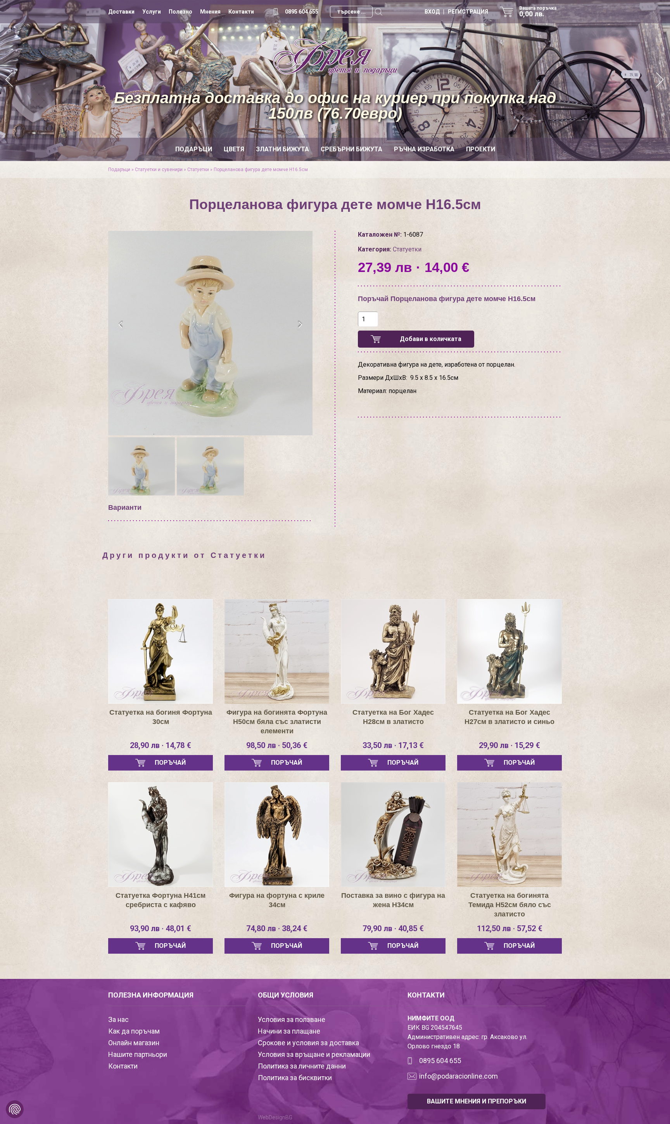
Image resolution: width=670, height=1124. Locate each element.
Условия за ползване (291, 1019)
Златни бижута (282, 149)
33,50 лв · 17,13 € (393, 745)
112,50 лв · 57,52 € (509, 928)
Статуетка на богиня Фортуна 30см (160, 717)
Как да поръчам (134, 1031)
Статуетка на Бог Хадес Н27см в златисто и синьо (509, 717)
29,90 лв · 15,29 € (509, 745)
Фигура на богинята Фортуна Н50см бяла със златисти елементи (276, 721)
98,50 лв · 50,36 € (276, 745)
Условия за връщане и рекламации (314, 1054)
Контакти (241, 12)
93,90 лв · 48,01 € (160, 928)
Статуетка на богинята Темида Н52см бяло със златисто (509, 905)
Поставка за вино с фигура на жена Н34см (393, 900)
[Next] (660, 80)
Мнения (210, 12)
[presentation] (120, 325)
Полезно (180, 12)
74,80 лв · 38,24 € (276, 928)
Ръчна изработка (424, 149)
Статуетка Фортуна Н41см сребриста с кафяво (160, 900)
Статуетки (198, 169)
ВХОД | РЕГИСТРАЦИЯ (456, 12)
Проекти (480, 149)
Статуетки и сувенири (159, 169)
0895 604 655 (301, 12)
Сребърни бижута (351, 149)
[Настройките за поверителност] (15, 1109)
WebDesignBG (275, 1117)
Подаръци (193, 149)
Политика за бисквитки (295, 1078)
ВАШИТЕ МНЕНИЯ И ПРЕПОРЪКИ (476, 1101)
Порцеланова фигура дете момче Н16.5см (261, 169)
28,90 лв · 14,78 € (160, 745)
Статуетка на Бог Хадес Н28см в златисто (393, 717)
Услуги (151, 12)
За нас (118, 1019)
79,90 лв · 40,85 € (393, 928)
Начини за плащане (289, 1031)
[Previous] (9, 80)
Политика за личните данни (302, 1066)
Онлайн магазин (133, 1043)
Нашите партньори (137, 1054)
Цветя (234, 149)
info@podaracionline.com (458, 1076)
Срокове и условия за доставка (308, 1043)
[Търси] (378, 11)
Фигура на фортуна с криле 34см (277, 900)
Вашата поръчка (537, 11)
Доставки (121, 12)
